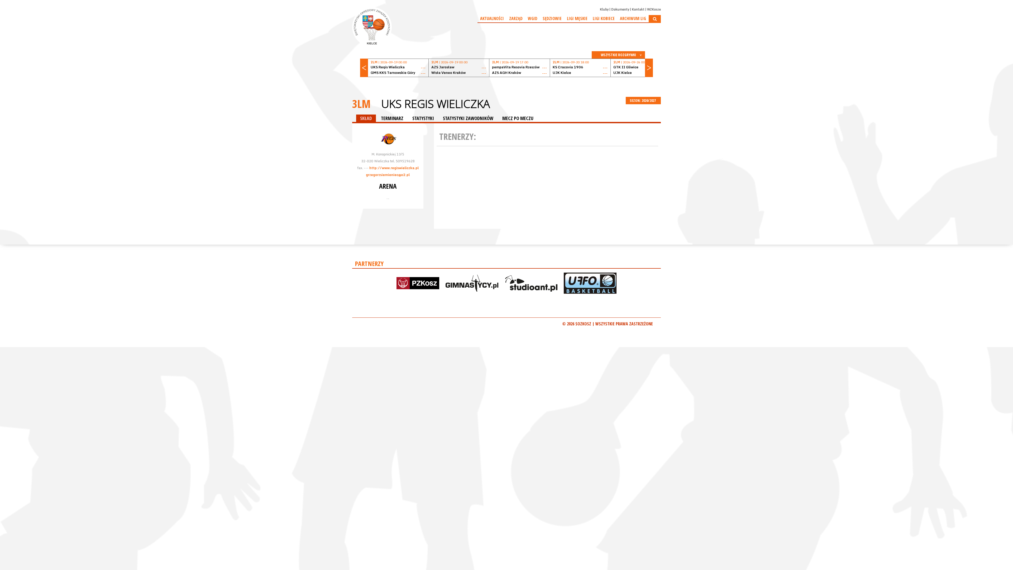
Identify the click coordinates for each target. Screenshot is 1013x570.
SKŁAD (366, 118)
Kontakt (638, 9)
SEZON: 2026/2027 (643, 100)
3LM (361, 103)
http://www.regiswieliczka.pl (394, 168)
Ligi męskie (577, 18)
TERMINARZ (392, 118)
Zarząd (516, 18)
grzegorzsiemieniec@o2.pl (388, 175)
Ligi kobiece (604, 18)
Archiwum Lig (633, 18)
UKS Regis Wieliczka (435, 104)
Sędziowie (552, 18)
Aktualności (492, 18)
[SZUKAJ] (655, 19)
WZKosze (654, 9)
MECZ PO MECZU (517, 118)
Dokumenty (620, 9)
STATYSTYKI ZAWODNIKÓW (468, 118)
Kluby (604, 9)
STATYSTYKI (423, 118)
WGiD (532, 18)
